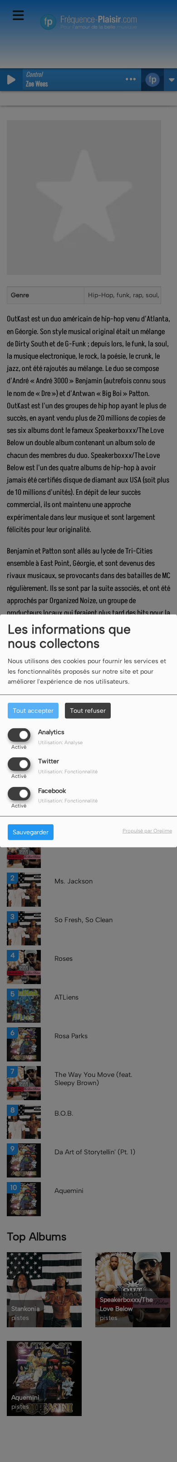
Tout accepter (33, 711)
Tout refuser (88, 711)
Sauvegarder (31, 832)
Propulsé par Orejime (147, 830)
